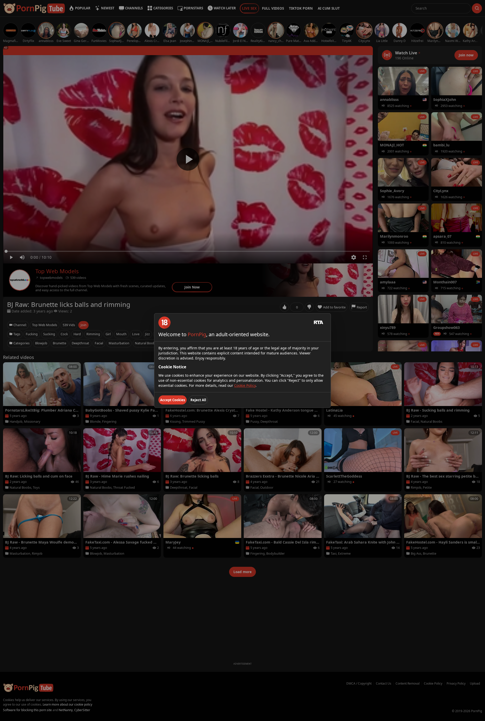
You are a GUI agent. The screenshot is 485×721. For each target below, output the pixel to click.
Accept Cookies (172, 400)
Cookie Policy (245, 385)
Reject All (198, 400)
